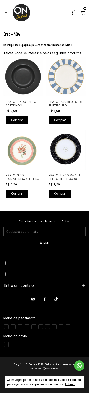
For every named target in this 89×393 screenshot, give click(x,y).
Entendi (70, 384)
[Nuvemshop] (44, 369)
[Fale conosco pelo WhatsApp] (79, 365)
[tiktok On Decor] (56, 299)
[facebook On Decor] (44, 299)
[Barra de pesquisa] (74, 13)
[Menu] (6, 13)
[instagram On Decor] (33, 299)
